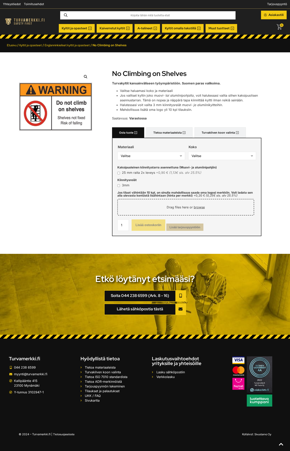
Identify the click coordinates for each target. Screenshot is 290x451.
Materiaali (126, 147)
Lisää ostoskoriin (148, 225)
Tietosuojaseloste (64, 434)
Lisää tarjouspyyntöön (184, 227)
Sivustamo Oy (262, 434)
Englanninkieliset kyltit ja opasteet (67, 45)
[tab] (128, 132)
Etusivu (12, 45)
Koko (193, 147)
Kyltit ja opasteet (30, 45)
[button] (77, 28)
